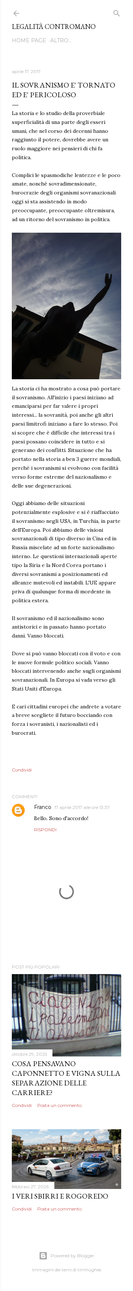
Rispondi (45, 829)
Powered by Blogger (72, 1255)
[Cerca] (116, 11)
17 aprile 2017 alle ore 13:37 (82, 807)
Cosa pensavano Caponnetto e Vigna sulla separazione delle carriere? (66, 1078)
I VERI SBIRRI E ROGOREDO (60, 1196)
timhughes (89, 1269)
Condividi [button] (22, 770)
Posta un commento (59, 1105)
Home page (29, 40)
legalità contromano (54, 26)
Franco (42, 807)
